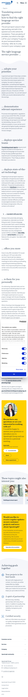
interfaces (13, 187)
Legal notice (5, 688)
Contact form (5, 685)
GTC (3, 694)
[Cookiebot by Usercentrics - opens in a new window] (19, 322)
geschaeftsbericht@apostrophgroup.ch (14, 391)
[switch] (24, 353)
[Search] (17, 3)
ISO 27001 (21, 233)
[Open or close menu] (26, 3)
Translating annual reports (10, 147)
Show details (19, 369)
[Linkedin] (2, 677)
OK (14, 374)
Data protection (6, 691)
